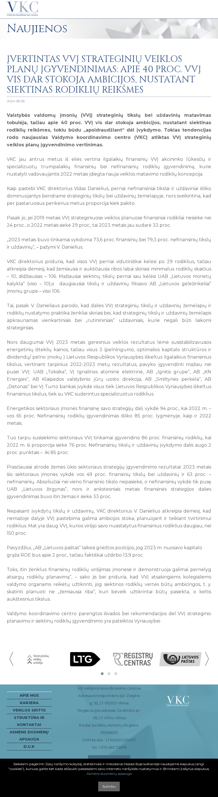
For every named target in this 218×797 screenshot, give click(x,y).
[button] (102, 674)
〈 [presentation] (11, 659)
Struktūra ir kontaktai (29, 721)
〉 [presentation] (206, 659)
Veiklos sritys (29, 710)
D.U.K (29, 746)
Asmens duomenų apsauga (29, 735)
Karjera (29, 702)
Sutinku (109, 786)
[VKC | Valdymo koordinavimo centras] (22, 8)
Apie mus (29, 695)
